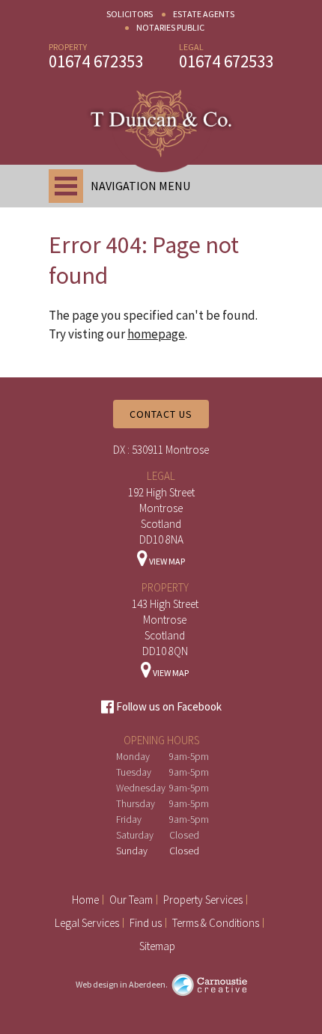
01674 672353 (96, 61)
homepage (156, 334)
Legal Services (87, 923)
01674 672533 (226, 61)
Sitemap (157, 946)
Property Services (203, 899)
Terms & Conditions (215, 923)
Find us (146, 923)
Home (85, 899)
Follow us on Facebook (168, 706)
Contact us (161, 414)
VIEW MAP (166, 561)
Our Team (131, 899)
